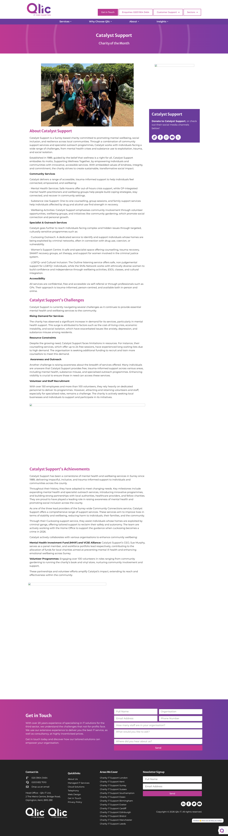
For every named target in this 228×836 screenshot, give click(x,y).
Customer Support (167, 12)
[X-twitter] (178, 137)
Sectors (191, 12)
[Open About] (138, 21)
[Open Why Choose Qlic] (111, 21)
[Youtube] (172, 137)
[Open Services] (71, 21)
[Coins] (154, 137)
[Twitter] (194, 804)
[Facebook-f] (160, 137)
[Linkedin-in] (183, 804)
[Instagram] (166, 137)
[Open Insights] (167, 21)
